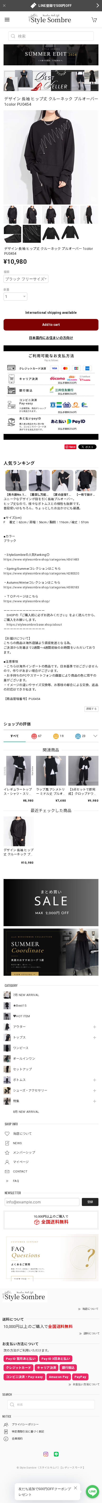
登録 (90, 1202)
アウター (19, 1027)
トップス (19, 1037)
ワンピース (21, 1048)
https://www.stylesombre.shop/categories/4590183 (41, 587)
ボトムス (19, 1080)
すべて (14, 736)
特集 (16, 1101)
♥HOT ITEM (21, 1016)
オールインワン (24, 1058)
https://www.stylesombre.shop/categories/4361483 (41, 559)
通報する (91, 708)
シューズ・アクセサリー (30, 1090)
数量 (6, 289)
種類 (6, 272)
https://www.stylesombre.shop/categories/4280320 (41, 573)
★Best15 (19, 1005)
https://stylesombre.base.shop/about (34, 624)
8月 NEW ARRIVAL (26, 1112)
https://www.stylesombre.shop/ (27, 601)
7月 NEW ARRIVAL (26, 995)
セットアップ (22, 1069)
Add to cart (51, 325)
